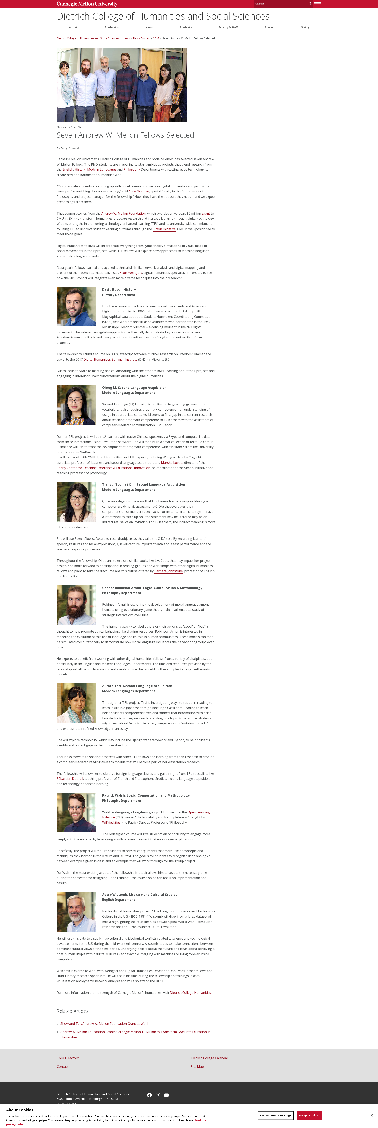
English (67, 169)
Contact (62, 1066)
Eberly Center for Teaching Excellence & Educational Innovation (103, 468)
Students (186, 27)
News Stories (141, 38)
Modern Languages (101, 169)
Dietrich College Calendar (209, 1058)
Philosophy (131, 169)
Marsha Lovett (172, 462)
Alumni (269, 27)
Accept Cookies (309, 1115)
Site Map (197, 1066)
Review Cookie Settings (275, 1115)
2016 (156, 38)
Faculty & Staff (228, 27)
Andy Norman (139, 191)
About (73, 27)
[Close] (371, 1115)
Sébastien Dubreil (70, 778)
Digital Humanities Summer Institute (110, 359)
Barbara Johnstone (168, 571)
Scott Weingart (131, 273)
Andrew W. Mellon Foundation (123, 213)
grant (206, 213)
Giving (305, 27)
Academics (112, 27)
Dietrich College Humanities (190, 992)
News (149, 27)
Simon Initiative (164, 229)
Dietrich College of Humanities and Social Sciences (163, 15)
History (80, 169)
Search (310, 4)
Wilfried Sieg (111, 822)
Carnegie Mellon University (87, 4)
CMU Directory (68, 1058)
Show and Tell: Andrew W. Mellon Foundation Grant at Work (104, 1023)
